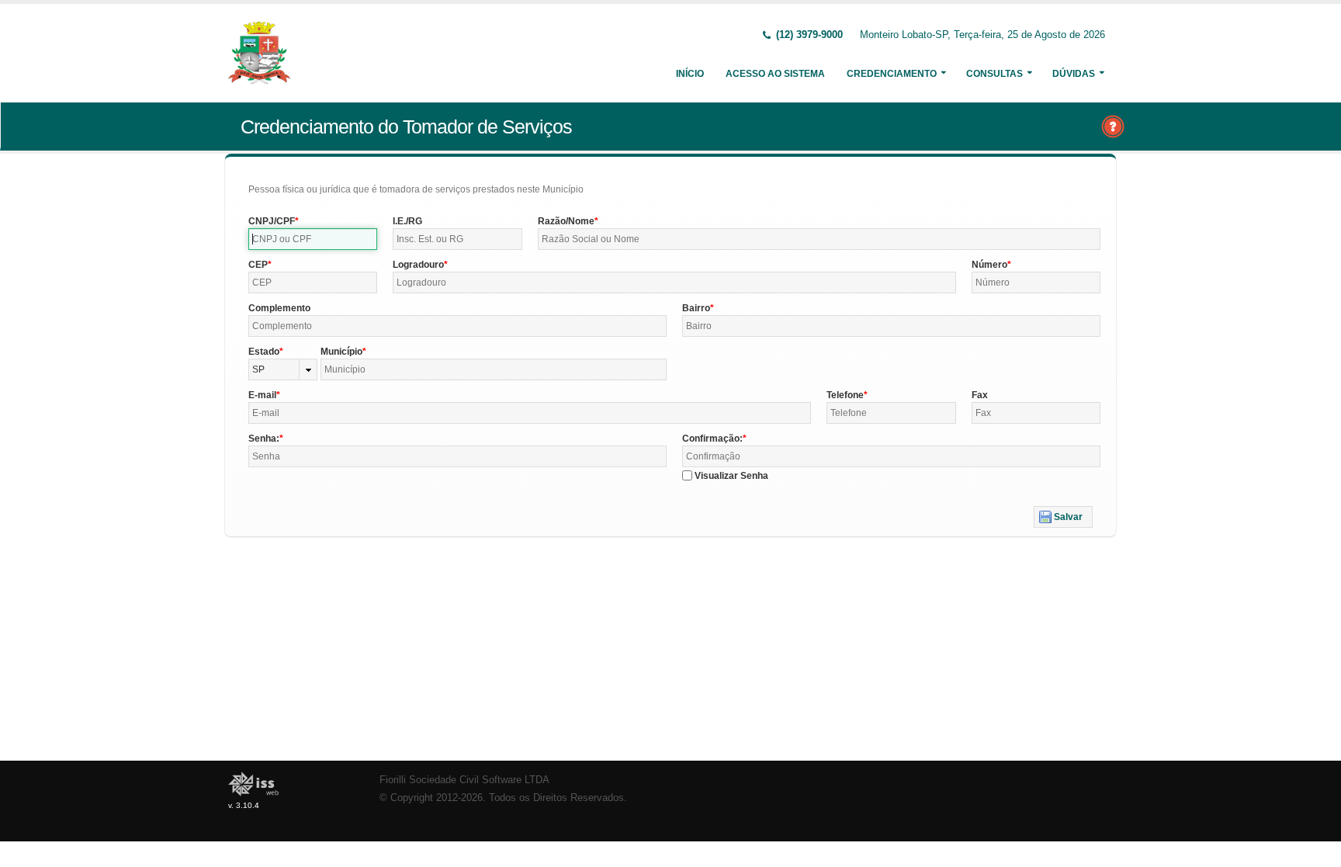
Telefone (845, 395)
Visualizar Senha (731, 475)
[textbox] (312, 239)
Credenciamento (892, 73)
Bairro (696, 308)
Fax (980, 395)
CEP (258, 264)
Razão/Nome (566, 221)
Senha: (263, 438)
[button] (1063, 517)
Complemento (279, 308)
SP (258, 369)
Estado (263, 351)
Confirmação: (712, 438)
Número (989, 264)
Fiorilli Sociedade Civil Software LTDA (464, 780)
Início (690, 73)
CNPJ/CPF (271, 221)
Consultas (994, 73)
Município (341, 351)
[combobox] (282, 369)
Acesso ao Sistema (775, 73)
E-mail (262, 395)
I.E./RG (407, 221)
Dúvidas (1073, 73)
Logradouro (418, 264)
